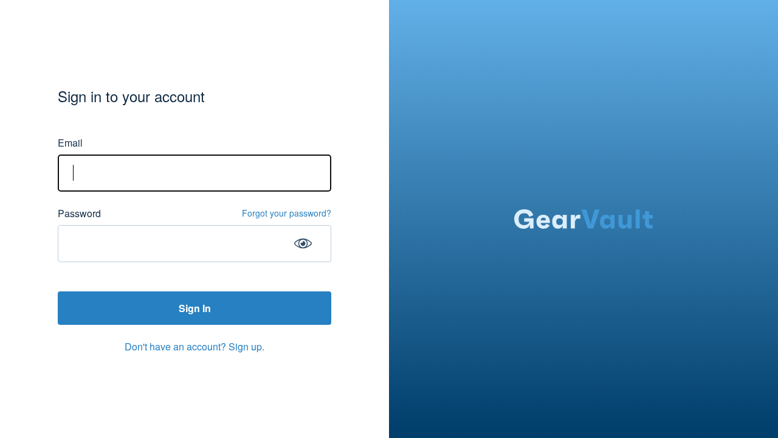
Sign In (195, 308)
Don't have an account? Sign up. (194, 346)
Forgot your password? (286, 213)
